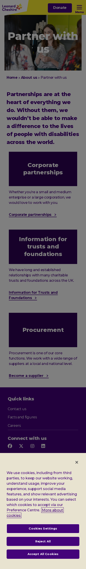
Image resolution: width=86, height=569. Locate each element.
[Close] (77, 462)
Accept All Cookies (43, 554)
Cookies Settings (43, 528)
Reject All (43, 541)
